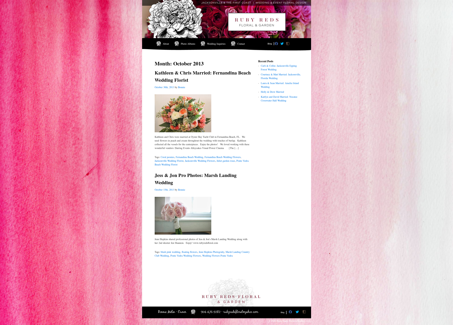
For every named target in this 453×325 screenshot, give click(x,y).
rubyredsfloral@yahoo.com (240, 312)
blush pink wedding (170, 252)
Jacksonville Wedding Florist (169, 160)
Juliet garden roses (226, 160)
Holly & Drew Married (272, 91)
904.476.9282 (210, 312)
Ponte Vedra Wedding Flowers (185, 255)
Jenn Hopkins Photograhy (211, 252)
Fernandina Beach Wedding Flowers (223, 157)
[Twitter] (282, 44)
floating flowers (189, 252)
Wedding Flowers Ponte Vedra (217, 255)
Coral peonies (167, 157)
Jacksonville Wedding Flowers (200, 160)
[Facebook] (277, 44)
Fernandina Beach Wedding (189, 157)
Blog (270, 44)
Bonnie (181, 87)
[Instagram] (288, 44)
